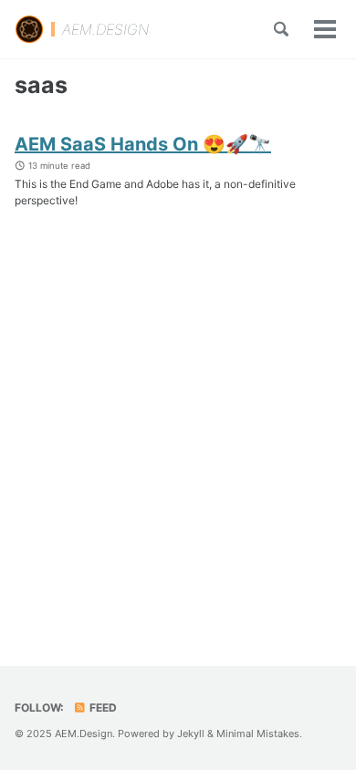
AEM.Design (83, 733)
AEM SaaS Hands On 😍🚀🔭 (143, 144)
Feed (102, 707)
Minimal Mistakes (257, 733)
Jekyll (190, 733)
